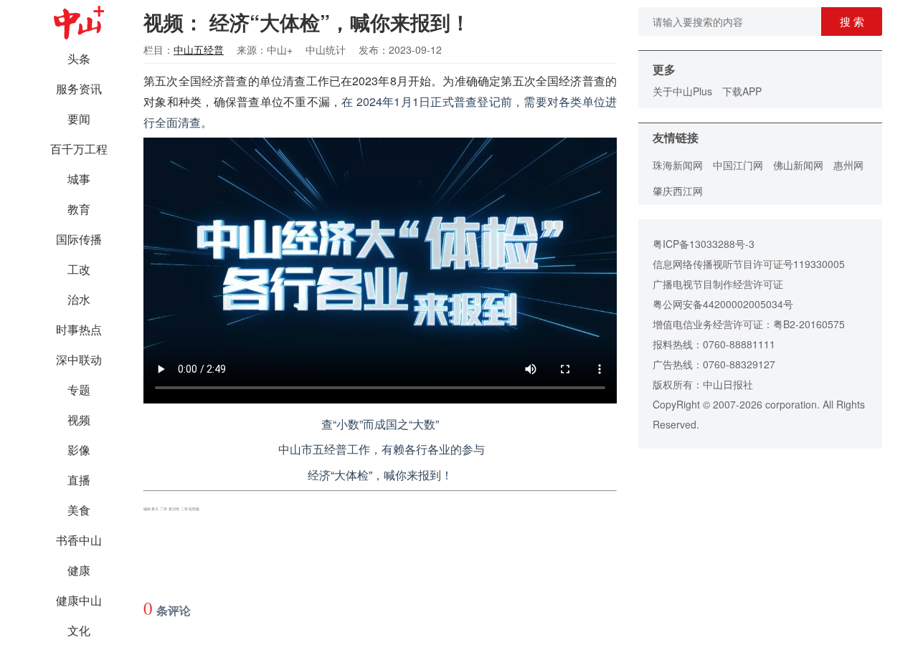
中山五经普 (199, 49)
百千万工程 (79, 148)
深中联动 (79, 359)
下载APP (742, 91)
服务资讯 (79, 88)
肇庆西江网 (678, 190)
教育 (78, 209)
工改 (78, 269)
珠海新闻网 (678, 165)
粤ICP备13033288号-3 (703, 243)
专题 (78, 389)
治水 (78, 299)
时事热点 (79, 329)
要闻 (78, 118)
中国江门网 (738, 165)
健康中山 (79, 600)
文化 (78, 630)
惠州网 (848, 165)
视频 (78, 419)
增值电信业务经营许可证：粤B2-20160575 (749, 324)
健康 (78, 570)
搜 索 (852, 21)
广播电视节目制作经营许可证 (718, 284)
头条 (78, 58)
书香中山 (79, 540)
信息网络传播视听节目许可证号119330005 (749, 264)
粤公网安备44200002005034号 (723, 304)
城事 (78, 179)
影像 (78, 449)
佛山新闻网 (798, 165)
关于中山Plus (682, 91)
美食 (78, 510)
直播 (78, 480)
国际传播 (79, 239)
